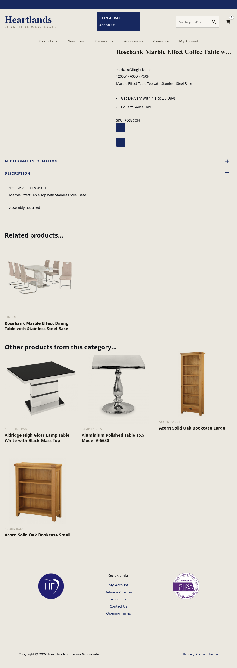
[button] (55, 41)
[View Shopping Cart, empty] (228, 21)
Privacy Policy (194, 654)
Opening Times (118, 613)
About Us (118, 599)
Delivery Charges (118, 592)
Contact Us (118, 606)
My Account (118, 585)
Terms (213, 654)
